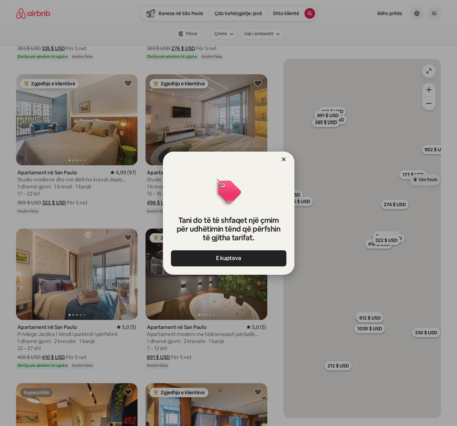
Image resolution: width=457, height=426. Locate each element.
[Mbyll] (283, 159)
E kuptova (228, 258)
